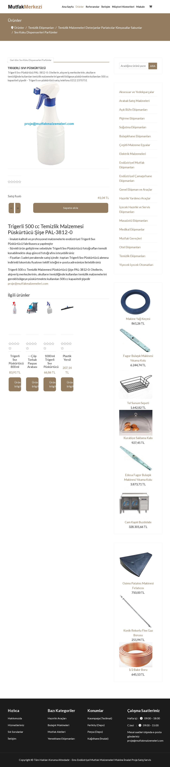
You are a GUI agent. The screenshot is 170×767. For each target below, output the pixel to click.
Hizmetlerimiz (16, 725)
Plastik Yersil (67, 357)
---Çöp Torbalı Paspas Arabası (32, 361)
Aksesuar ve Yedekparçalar (136, 92)
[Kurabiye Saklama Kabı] (138, 423)
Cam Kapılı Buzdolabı (138, 522)
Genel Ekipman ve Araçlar (135, 189)
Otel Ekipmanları (130, 247)
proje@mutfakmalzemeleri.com (28, 283)
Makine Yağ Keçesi (138, 319)
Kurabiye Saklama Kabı (138, 438)
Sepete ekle (70, 207)
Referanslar (92, 6)
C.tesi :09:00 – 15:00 (143, 725)
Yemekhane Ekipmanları (61, 738)
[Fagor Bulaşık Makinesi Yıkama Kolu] (138, 339)
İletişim (105, 6)
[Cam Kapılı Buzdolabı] (138, 503)
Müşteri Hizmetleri (123, 6)
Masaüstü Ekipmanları (133, 220)
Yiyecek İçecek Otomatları (136, 265)
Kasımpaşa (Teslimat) (99, 718)
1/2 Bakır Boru (138, 669)
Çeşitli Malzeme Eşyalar (134, 145)
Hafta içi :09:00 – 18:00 (143, 718)
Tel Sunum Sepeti (138, 403)
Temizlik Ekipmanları (132, 256)
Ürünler (80, 6)
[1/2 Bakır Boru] (138, 654)
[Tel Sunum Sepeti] (138, 384)
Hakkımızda (15, 718)
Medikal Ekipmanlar (132, 229)
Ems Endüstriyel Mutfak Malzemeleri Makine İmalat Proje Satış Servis (111, 759)
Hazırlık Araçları (57, 718)
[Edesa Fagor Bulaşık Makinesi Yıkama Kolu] (138, 459)
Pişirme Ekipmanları (132, 118)
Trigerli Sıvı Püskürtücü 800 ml (16, 361)
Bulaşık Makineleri (58, 725)
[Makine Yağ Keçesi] (138, 302)
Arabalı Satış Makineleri (134, 101)
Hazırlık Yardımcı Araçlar (135, 198)
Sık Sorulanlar (15, 731)
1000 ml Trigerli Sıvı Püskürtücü (51, 361)
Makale (140, 6)
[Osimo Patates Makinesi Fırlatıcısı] (138, 564)
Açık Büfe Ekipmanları (133, 109)
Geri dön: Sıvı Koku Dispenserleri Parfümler (30, 60)
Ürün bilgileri (17, 384)
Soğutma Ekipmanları (132, 127)
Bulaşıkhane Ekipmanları (135, 136)
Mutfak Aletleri (56, 731)
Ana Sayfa (68, 6)
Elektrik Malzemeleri (132, 154)
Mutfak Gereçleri (130, 238)
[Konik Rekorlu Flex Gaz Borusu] (138, 611)
